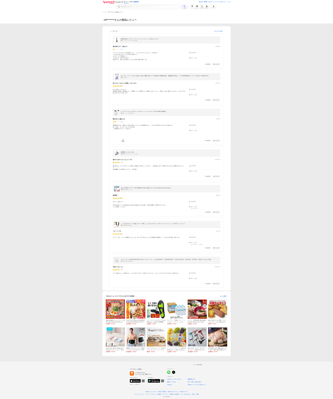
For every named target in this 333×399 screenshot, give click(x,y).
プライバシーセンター (151, 394)
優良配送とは (191, 379)
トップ (104, 12)
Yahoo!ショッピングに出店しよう (217, 1)
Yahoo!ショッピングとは (174, 379)
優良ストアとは (171, 382)
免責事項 (172, 394)
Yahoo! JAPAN (203, 1)
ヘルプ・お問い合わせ (185, 394)
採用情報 (177, 394)
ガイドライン (165, 394)
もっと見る (223, 296)
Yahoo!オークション (173, 391)
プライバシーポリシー (139, 394)
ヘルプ (229, 1)
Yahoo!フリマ (183, 391)
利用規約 (159, 394)
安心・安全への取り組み (194, 382)
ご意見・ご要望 (195, 394)
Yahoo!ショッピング (151, 391)
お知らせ (169, 384)
